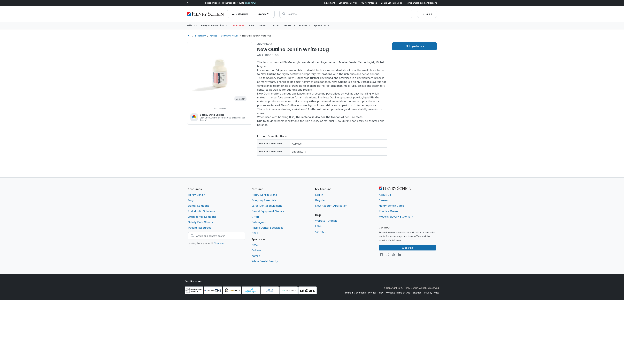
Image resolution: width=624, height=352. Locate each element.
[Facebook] (381, 254)
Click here (219, 243)
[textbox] (346, 14)
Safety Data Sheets (222, 117)
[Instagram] (387, 254)
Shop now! (250, 3)
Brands (262, 14)
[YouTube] (393, 254)
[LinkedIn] (399, 254)
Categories (242, 14)
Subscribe (407, 247)
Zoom (242, 98)
